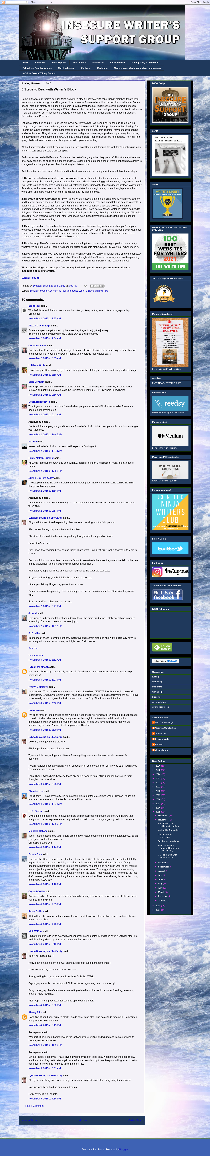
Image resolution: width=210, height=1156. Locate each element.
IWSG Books (79, 62)
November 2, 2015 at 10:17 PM (45, 626)
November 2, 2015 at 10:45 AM (45, 434)
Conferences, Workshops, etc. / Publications (137, 68)
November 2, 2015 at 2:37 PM (44, 510)
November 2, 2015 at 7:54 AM (44, 338)
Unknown (34, 710)
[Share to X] (97, 286)
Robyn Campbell (38, 686)
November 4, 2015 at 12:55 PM (45, 824)
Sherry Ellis (35, 1012)
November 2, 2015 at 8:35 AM (44, 358)
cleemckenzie (161, 750)
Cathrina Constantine (165, 728)
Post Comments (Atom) (89, 1129)
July (160, 875)
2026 (158, 766)
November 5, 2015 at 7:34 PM (44, 1098)
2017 (158, 803)
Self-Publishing (66, 68)
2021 (158, 786)
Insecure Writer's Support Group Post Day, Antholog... (168, 848)
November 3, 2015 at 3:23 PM (44, 679)
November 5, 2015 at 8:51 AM (44, 1068)
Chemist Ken (36, 791)
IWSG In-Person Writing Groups (38, 73)
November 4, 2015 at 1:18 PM (44, 884)
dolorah (33, 613)
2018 (158, 799)
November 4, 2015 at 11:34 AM (45, 804)
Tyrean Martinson (38, 667)
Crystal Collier (36, 891)
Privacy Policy (117, 62)
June (161, 879)
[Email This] (91, 286)
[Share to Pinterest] (103, 286)
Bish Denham (36, 382)
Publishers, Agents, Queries (37, 68)
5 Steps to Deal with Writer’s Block (167, 856)
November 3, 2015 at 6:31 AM (44, 659)
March (161, 892)
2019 (158, 795)
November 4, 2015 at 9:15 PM (44, 1025)
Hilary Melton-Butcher (41, 458)
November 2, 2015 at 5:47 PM (44, 606)
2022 (158, 782)
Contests (86, 68)
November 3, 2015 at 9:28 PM (44, 784)
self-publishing (159, 702)
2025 (158, 770)
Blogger (123, 1149)
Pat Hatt (33, 441)
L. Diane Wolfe (36, 365)
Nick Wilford (35, 931)
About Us (40, 62)
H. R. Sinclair (35, 811)
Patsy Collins (36, 911)
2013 (158, 910)
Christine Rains (37, 345)
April (160, 888)
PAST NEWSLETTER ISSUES (166, 383)
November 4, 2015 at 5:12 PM (44, 944)
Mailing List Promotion (168, 830)
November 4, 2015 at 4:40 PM (44, 924)
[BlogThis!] (94, 286)
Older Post (135, 1120)
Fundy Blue (35, 854)
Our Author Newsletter (168, 841)
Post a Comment (34, 1106)
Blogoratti (34, 305)
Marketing (102, 68)
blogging (156, 697)
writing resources (160, 707)
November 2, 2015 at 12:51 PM (45, 471)
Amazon (33, 648)
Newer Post (29, 1120)
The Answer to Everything (165, 835)
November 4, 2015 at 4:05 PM (44, 904)
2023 (158, 778)
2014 (158, 905)
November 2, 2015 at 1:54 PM (44, 490)
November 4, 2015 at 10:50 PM (45, 1045)
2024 (158, 774)
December (163, 815)
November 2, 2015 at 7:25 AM (44, 318)
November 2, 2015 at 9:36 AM (44, 394)
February (163, 896)
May (160, 883)
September (164, 867)
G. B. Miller (34, 633)
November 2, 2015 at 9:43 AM (44, 414)
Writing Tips (101, 290)
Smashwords (35, 655)
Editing (155, 676)
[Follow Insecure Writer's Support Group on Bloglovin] (165, 662)
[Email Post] (85, 286)
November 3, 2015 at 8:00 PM (44, 729)
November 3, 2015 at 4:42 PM (44, 703)
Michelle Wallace (38, 831)
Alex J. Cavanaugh (39, 325)
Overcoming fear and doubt (63, 290)
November (163, 819)
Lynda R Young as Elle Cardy (45, 517)
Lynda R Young (31, 278)
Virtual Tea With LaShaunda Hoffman (169, 824)
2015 (158, 812)
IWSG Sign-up (59, 62)
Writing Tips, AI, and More (144, 62)
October (162, 862)
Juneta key (160, 733)
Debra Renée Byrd (39, 401)
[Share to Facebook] (100, 286)
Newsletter (97, 62)
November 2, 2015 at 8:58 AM (44, 374)
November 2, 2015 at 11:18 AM (45, 451)
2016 (158, 808)
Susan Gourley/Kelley (41, 478)
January (162, 900)
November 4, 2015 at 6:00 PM (44, 1005)
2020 (158, 791)
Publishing (157, 686)
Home (25, 62)
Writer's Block (86, 290)
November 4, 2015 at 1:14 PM (44, 847)
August (162, 871)
